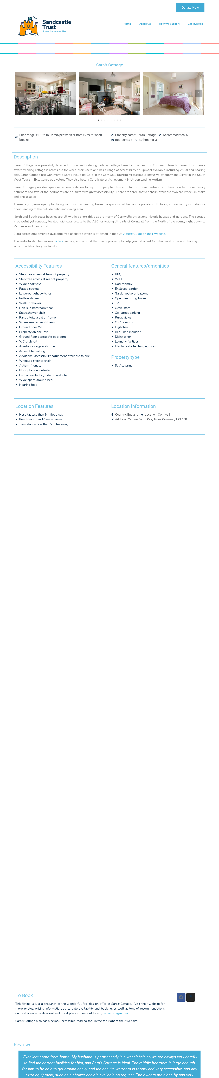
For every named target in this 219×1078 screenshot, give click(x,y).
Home (127, 24)
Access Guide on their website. (144, 234)
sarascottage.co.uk (116, 1013)
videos (59, 241)
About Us (145, 24)
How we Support (169, 24)
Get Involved (195, 24)
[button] (20, 93)
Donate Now (190, 7)
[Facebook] (181, 997)
